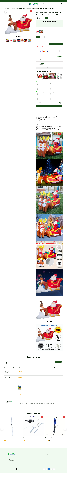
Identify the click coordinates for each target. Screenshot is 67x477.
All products (9, 8)
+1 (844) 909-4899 (11, 460)
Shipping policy (45, 458)
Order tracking (27, 456)
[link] (4, 473)
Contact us (27, 454)
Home (5, 8)
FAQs (26, 458)
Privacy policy (45, 454)
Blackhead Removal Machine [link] (11, 472)
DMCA (26, 460)
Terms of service (46, 456)
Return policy (45, 460)
